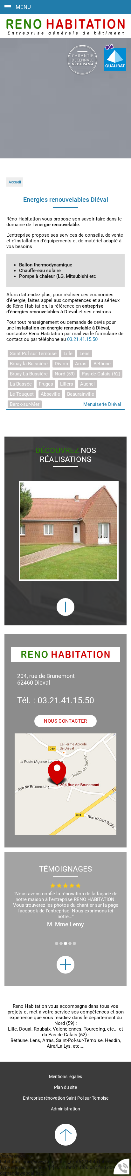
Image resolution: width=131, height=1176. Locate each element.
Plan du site (65, 1087)
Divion (61, 364)
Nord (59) (65, 374)
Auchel (87, 384)
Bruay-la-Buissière (29, 364)
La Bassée (21, 384)
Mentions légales (65, 1076)
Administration (65, 1108)
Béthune (102, 364)
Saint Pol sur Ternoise (33, 353)
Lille (68, 353)
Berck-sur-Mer (24, 404)
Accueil (15, 182)
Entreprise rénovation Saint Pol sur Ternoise (65, 1098)
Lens (84, 353)
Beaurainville (80, 394)
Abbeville (50, 394)
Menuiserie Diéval (102, 404)
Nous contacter (65, 721)
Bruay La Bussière (29, 374)
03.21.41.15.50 (82, 339)
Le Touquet (22, 394)
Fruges (46, 384)
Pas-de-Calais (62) (101, 374)
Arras (80, 364)
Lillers (66, 384)
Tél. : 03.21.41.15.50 (55, 700)
